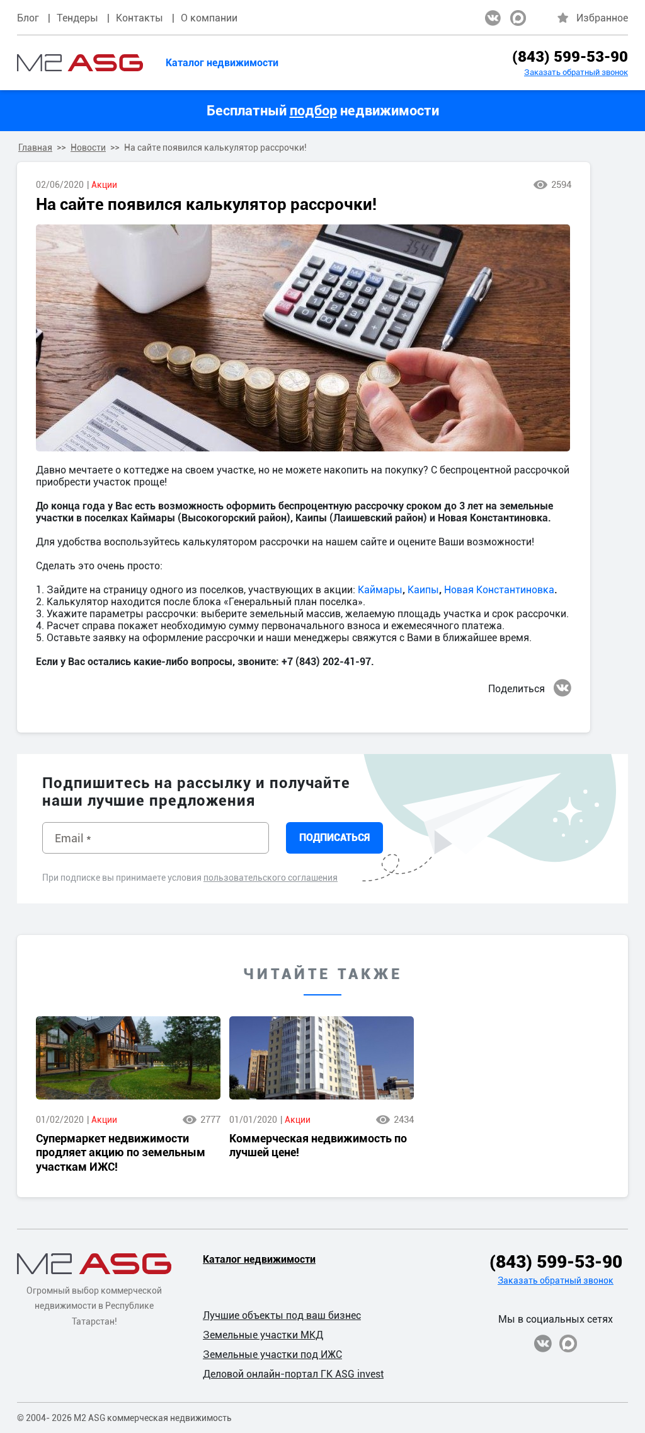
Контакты (139, 18)
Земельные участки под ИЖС (272, 1354)
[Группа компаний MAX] (568, 1343)
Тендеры (77, 18)
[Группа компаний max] (518, 18)
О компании (209, 18)
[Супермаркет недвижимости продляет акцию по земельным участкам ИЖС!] (128, 1057)
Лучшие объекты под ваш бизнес (282, 1315)
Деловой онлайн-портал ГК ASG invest (293, 1374)
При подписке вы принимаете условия (190, 878)
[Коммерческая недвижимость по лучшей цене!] (321, 1057)
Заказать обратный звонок (576, 72)
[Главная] (80, 62)
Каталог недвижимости (222, 63)
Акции (104, 185)
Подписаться (334, 838)
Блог (28, 18)
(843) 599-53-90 (570, 57)
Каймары (380, 590)
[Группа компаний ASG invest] (493, 18)
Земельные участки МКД (263, 1335)
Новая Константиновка (499, 590)
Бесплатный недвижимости (323, 111)
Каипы (423, 590)
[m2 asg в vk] (562, 688)
